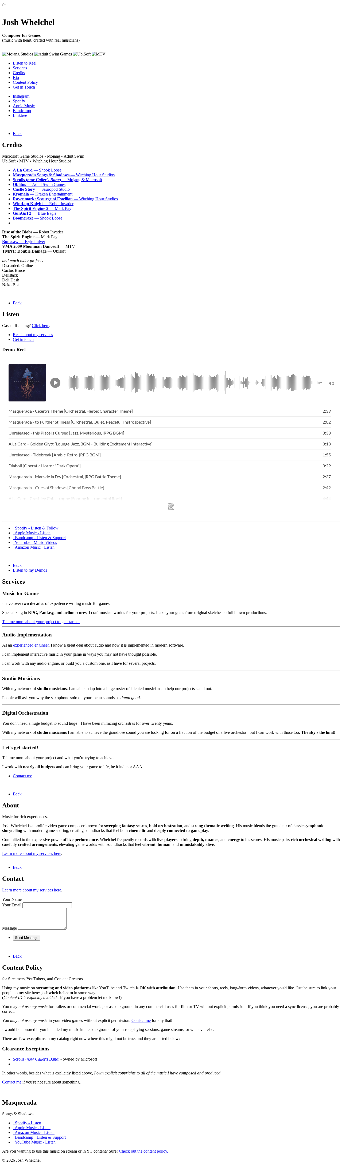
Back (17, 133)
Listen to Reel (24, 63)
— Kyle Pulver (23, 241)
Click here (40, 325)
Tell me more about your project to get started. (41, 621)
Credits (19, 72)
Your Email (11, 905)
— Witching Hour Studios (64, 175)
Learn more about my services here (31, 853)
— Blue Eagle (34, 213)
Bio (16, 77)
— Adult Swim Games (39, 184)
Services (20, 68)
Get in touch (23, 339)
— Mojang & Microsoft (57, 179)
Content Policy (25, 82)
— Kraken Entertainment (42, 194)
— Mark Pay (42, 208)
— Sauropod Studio (41, 189)
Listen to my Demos (30, 570)
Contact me (22, 776)
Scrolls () (36, 1059)
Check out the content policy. (143, 1151)
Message (9, 928)
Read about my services (33, 334)
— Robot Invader (43, 203)
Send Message (26, 938)
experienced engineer (31, 645)
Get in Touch (24, 87)
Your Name (12, 899)
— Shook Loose (37, 170)
